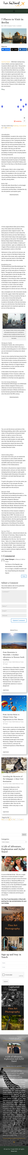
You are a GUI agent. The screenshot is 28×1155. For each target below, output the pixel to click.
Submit (6, 981)
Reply (23, 576)
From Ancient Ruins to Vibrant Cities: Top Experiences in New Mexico (13, 717)
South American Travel (18, 783)
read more (6, 690)
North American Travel (18, 662)
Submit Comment (19, 620)
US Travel (5, 664)
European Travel (11, 25)
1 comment (18, 25)
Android (9, 127)
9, (11, 819)
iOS (4, 127)
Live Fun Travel (5, 62)
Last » (21, 819)
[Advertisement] (14, 210)
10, (14, 819)
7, (7, 819)
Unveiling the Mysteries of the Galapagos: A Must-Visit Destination (13, 779)
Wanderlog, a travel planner (19, 125)
